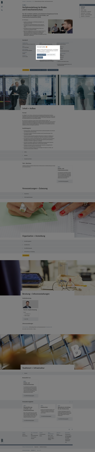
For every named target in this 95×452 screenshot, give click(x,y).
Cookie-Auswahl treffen (51, 54)
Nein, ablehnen (40, 57)
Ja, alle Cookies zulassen (41, 54)
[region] (48, 52)
